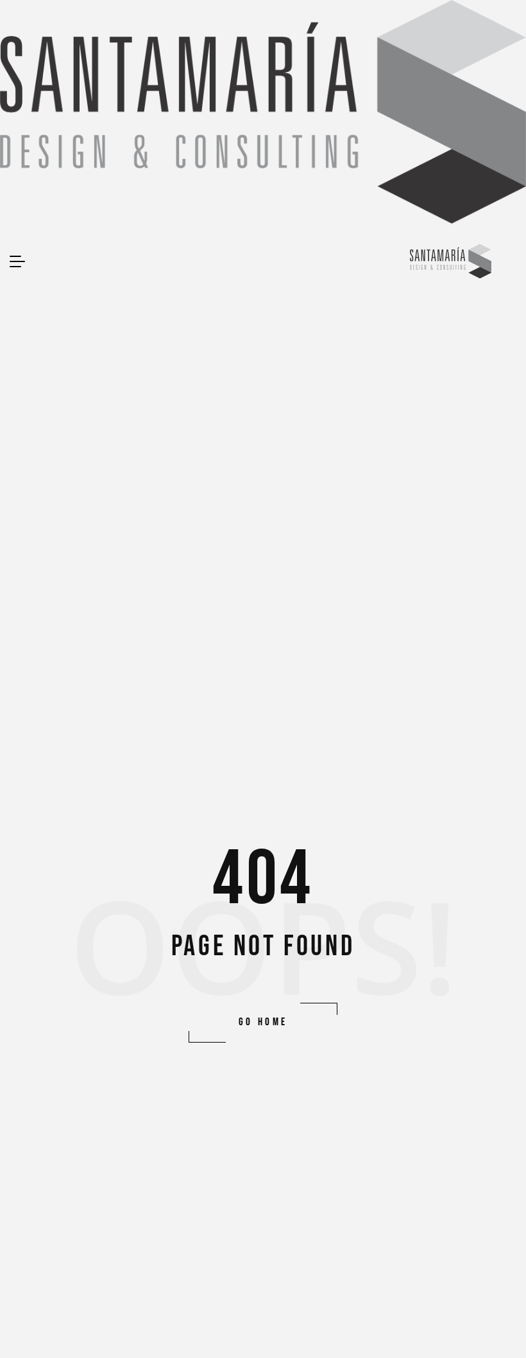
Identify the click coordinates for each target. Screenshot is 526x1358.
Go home (263, 1022)
